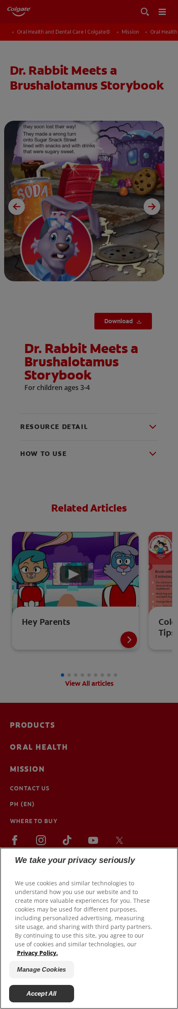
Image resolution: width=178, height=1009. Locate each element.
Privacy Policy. (37, 953)
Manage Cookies (41, 969)
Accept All (41, 993)
